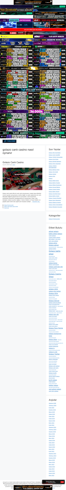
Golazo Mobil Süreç (54, 180)
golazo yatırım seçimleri (53, 362)
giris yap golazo (53, 241)
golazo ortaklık (60, 319)
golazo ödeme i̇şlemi (53, 371)
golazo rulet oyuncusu (52, 337)
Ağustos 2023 (52, 453)
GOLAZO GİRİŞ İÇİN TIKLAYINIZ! (33, 29)
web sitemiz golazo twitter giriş (54, 387)
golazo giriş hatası (52, 297)
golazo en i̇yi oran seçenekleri (53, 287)
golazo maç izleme (53, 316)
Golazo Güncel (54, 301)
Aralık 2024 (52, 418)
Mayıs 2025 (52, 412)
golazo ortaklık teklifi (52, 321)
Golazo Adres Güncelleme (55, 204)
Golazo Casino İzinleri (54, 189)
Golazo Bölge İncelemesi (55, 185)
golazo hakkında (60, 306)
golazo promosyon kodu (55, 335)
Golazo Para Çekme (56, 328)
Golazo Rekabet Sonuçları (55, 207)
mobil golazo (52, 381)
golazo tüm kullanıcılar (52, 356)
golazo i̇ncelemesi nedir (53, 309)
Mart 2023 (51, 464)
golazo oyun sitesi (53, 324)
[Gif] (33, 68)
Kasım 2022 (52, 473)
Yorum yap (6, 207)
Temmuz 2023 (52, 455)
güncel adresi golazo (54, 376)
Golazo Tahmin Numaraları (56, 157)
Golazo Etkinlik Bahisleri (55, 161)
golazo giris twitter (55, 291)
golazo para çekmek (52, 330)
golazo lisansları (59, 312)
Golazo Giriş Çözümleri (55, 163)
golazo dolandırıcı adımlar (53, 283)
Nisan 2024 (52, 436)
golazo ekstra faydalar (52, 285)
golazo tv (52, 348)
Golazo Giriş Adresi (54, 295)
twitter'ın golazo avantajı (53, 383)
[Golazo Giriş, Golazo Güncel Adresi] (9, 141)
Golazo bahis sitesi (54, 252)
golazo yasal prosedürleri (53, 361)
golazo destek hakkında (53, 280)
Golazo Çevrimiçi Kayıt (54, 193)
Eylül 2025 (51, 407)
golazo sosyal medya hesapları (54, 341)
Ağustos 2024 (52, 427)
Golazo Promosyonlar (8, 205)
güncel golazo (52, 378)
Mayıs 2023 (52, 460)
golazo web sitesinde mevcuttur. (54, 357)
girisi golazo (58, 239)
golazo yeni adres (52, 364)
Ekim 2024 (51, 423)
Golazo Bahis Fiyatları (54, 183)
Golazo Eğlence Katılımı (55, 202)
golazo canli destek (54, 264)
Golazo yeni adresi (54, 366)
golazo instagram (52, 307)
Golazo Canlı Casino (13, 162)
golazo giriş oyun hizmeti (53, 298)
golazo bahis (52, 249)
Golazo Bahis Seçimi (54, 191)
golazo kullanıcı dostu (52, 312)
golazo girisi (53, 289)
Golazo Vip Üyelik (53, 172)
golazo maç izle (54, 314)
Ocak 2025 (51, 416)
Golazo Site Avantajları (54, 152)
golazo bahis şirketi (53, 257)
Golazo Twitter (54, 354)
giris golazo (52, 239)
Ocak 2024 (51, 442)
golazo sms (59, 339)
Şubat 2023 (52, 466)
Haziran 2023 (52, 458)
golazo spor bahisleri (53, 344)
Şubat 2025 (52, 414)
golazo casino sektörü (59, 270)
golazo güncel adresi (55, 302)
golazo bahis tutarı (52, 256)
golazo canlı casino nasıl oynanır (11, 206)
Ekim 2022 (51, 475)
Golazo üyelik (53, 373)
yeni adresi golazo (55, 389)
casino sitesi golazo (54, 237)
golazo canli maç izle (56, 267)
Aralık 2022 (52, 471)
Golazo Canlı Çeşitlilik (54, 155)
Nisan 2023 (52, 462)
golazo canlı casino (53, 268)
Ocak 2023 (51, 469)
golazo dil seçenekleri (52, 282)
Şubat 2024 (52, 440)
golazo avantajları (60, 247)
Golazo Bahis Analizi (54, 196)
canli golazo (52, 235)
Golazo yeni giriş (53, 368)
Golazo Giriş (52, 176)
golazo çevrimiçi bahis (52, 369)
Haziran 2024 (52, 431)
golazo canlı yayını (52, 270)
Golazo (50, 178)
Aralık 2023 (52, 444)
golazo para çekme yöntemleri (54, 331)
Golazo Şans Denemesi (55, 200)
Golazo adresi (54, 245)
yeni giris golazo (53, 391)
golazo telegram (53, 346)
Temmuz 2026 (52, 405)
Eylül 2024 (51, 425)
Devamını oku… (36, 201)
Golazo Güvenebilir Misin (54, 304)
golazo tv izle (53, 352)
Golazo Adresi (52, 174)
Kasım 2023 (52, 447)
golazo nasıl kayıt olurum (53, 319)
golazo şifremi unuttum (52, 374)
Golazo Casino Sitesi (55, 275)
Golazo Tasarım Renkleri (55, 198)
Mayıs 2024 (52, 434)
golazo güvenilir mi (53, 306)
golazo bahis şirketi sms (53, 259)
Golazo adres (53, 243)
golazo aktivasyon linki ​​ (52, 247)
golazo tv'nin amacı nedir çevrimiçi (54, 350)
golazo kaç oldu (59, 311)
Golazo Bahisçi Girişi (54, 169)
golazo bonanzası (52, 261)
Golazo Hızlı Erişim (53, 159)
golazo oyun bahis (59, 321)
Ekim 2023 (51, 449)
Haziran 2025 (52, 409)
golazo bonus (53, 263)
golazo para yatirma (53, 326)
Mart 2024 (51, 438)
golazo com (59, 278)
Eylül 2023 (51, 451)
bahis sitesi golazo (55, 234)
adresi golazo (53, 231)
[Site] (16, 50)
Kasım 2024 (52, 420)
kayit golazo (53, 380)
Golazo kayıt (52, 311)
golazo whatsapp (53, 359)
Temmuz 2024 (52, 429)
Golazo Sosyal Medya (54, 187)
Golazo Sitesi (53, 339)
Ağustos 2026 (52, 403)
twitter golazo (53, 385)
